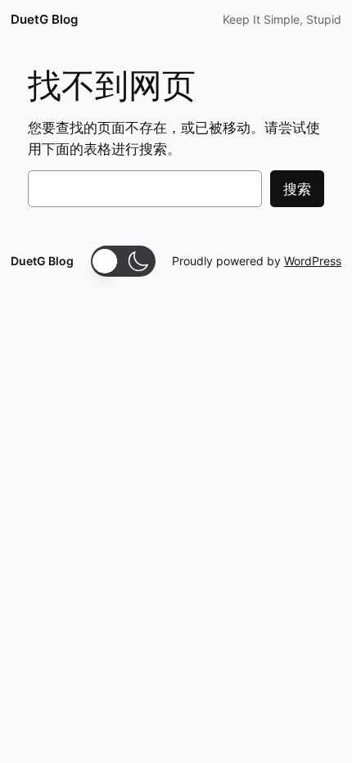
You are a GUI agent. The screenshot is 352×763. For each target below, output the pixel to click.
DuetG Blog (44, 19)
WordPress (312, 261)
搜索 (297, 189)
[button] (123, 261)
